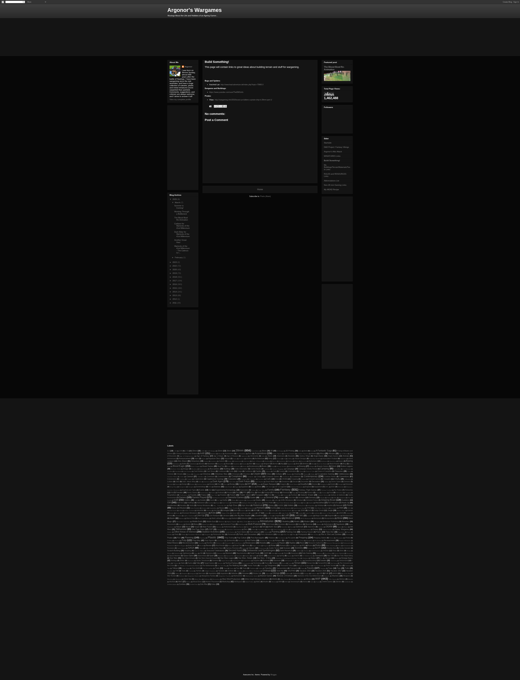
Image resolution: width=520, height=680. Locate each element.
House (221, 508)
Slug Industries (241, 553)
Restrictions (170, 545)
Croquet (303, 479)
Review (209, 545)
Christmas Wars (221, 474)
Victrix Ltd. (257, 573)
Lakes (266, 513)
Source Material (339, 553)
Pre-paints (291, 538)
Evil (210, 490)
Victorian (245, 573)
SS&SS (296, 555)
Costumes (252, 479)
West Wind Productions (231, 579)
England (308, 487)
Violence (314, 573)
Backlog (267, 461)
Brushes (194, 469)
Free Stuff (214, 495)
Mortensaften (216, 524)
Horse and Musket (179, 508)
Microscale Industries (182, 521)
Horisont (339, 505)
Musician (309, 524)
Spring (281, 555)
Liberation (178, 515)
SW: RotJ (300, 560)
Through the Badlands (304, 565)
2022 (175, 266)
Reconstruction (188, 543)
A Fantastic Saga (324, 450)
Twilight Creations (210, 571)
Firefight (267, 492)
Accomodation (241, 453)
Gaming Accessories (218, 497)
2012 (175, 299)
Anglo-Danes (319, 456)
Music (300, 524)
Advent (313, 453)
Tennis (284, 563)
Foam (317, 492)
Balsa (296, 461)
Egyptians (244, 487)
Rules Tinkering (330, 545)
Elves (259, 487)
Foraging (348, 492)
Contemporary (311, 476)
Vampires (184, 573)
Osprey (315, 529)
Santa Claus (218, 548)
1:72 (186, 451)
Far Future (338, 490)
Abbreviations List (331, 181)
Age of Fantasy (203, 456)
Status (313, 558)
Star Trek (330, 555)
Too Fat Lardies (208, 568)
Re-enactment (329, 540)
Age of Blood (343, 453)
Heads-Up (345, 503)
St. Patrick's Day (307, 555)
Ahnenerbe (254, 456)
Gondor (203, 500)
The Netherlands (208, 565)
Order (253, 529)
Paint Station (241, 532)
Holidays (320, 505)
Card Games (187, 471)
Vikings (276, 573)
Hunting (274, 508)
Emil (285, 487)
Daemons (207, 481)
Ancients (291, 456)
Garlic (261, 497)
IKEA (349, 508)
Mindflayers (253, 521)
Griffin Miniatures (287, 500)
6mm (305, 451)
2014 (175, 292)
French (232, 495)
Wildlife (274, 579)
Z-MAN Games (327, 581)
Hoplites (330, 505)
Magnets (331, 515)
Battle (184, 464)
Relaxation (228, 543)
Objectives (311, 527)
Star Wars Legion (227, 558)
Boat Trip (220, 466)
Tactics (190, 563)
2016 (175, 284)
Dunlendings (201, 487)
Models (297, 521)
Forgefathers (172, 495)
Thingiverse (271, 565)
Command (210, 476)
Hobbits (291, 505)
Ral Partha (251, 540)
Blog (344, 464)
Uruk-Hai (280, 571)
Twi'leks (199, 571)
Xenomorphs (295, 581)
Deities (326, 481)
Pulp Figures (209, 540)
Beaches (220, 464)
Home (260, 189)
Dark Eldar (232, 481)
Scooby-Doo (331, 548)
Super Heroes (225, 560)
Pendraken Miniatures (195, 534)
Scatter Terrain (274, 548)
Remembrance (238, 543)
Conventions (344, 476)
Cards (231, 471)
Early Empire (228, 487)
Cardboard (222, 471)
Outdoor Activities (210, 532)
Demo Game (336, 481)
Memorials (317, 518)
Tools (217, 568)
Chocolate (197, 474)
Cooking (182, 479)
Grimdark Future (312, 500)
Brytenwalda (203, 469)
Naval (188, 527)
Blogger (273, 675)
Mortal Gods (206, 524)
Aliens (270, 456)
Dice (219, 484)
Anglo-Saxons (333, 456)
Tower (225, 568)
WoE (180, 582)
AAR (202, 453)
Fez (237, 492)
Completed (236, 476)
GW (169, 502)
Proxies (177, 540)
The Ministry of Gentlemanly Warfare (188, 565)
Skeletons (209, 553)
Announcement (185, 458)
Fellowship (349, 490)
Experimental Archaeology (225, 490)
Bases (340, 461)
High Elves (233, 505)
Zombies (182, 584)
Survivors (277, 560)
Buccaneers (214, 469)
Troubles (170, 571)
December (305, 481)
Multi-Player (241, 524)
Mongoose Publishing (330, 521)
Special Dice (230, 555)
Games (182, 497)
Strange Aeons (347, 558)
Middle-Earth (197, 521)
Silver (196, 553)
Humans (261, 508)
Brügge (186, 469)
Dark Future (244, 481)
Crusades (327, 479)
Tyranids (221, 571)
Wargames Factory (209, 576)
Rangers (278, 540)
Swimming (334, 560)
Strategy (174, 560)
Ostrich (169, 532)
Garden (253, 497)
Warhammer (238, 576)
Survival (266, 560)
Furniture (294, 495)
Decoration (316, 482)
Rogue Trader (256, 545)
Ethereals (341, 487)
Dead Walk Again (272, 481)
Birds (298, 464)
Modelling (286, 521)
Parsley (169, 534)
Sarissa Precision (232, 548)
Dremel (314, 484)
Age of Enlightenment (187, 456)
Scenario (287, 548)
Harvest (298, 503)
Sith (201, 553)
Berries (275, 464)
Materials (244, 518)
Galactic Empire (307, 495)
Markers (226, 518)
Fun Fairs (278, 495)
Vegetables (212, 573)
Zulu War (203, 584)
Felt (172, 492)
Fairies (253, 490)
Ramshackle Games (266, 540)
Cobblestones (343, 474)
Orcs (246, 529)
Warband (182, 576)
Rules (318, 545)
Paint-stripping (254, 532)
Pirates (170, 538)
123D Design (211, 451)
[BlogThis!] (217, 106)
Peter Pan (286, 534)
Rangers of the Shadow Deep (294, 540)
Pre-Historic (281, 538)
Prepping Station (320, 538)
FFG (245, 492)
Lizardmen (259, 516)
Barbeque (324, 461)
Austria (206, 461)
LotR (286, 515)
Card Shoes (211, 471)
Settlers (298, 550)
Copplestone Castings (215, 479)
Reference (219, 543)
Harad (218, 503)
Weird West (198, 579)
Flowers (310, 492)
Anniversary (171, 458)
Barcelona (333, 461)
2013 (175, 295)
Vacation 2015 (305, 571)
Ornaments (294, 529)
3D (272, 451)
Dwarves (217, 487)
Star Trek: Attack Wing (345, 555)
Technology (257, 563)
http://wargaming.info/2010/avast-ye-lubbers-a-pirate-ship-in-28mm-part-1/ (243, 100)
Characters (338, 471)
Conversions (172, 479)
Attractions (195, 461)
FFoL (252, 492)
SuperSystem (237, 560)
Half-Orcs (180, 503)
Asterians (343, 458)
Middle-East (211, 521)
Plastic (212, 537)
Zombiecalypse (172, 584)
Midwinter (221, 521)
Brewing (302, 466)
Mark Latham (216, 518)
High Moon (246, 505)
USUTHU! (291, 571)
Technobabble (246, 563)
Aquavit (227, 458)
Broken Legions (347, 466)
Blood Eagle (179, 466)
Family (270, 490)
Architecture (259, 458)
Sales (201, 548)
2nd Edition (255, 451)
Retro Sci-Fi (192, 545)
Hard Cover (225, 503)
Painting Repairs (307, 532)
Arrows (279, 458)
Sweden (323, 560)
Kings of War (226, 513)
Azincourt (247, 461)
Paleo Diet (330, 532)
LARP (293, 513)
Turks (184, 571)
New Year (249, 527)
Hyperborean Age (298, 508)
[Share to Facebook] (223, 106)
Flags (294, 492)
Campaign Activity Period (307, 469)
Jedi (309, 510)
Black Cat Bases (322, 464)
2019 (175, 273)
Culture (170, 481)
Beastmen (236, 464)
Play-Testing (229, 538)
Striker (182, 560)
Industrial (200, 510)
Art (284, 458)
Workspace (238, 581)
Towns (232, 568)
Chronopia (236, 474)
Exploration (244, 490)
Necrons (218, 527)
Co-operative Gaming (325, 474)
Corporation (232, 479)
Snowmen (294, 553)
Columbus (201, 476)
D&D (177, 481)
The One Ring (221, 565)
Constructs (286, 476)
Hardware (235, 503)
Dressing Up (324, 484)
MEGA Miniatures (305, 518)
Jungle (330, 510)
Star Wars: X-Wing (264, 558)
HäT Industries (333, 503)
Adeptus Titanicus (302, 453)
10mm (194, 451)
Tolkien (175, 568)
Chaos (301, 471)
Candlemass (347, 469)
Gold (196, 500)
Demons (347, 481)
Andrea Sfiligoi (304, 456)
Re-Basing (318, 540)
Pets (293, 534)
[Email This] (215, 106)
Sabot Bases (181, 548)
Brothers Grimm (176, 469)
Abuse (220, 453)
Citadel (256, 474)
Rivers (230, 545)
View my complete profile (180, 99)
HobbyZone (301, 505)
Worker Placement (212, 581)
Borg (272, 466)
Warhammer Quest (251, 576)
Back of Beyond (257, 461)
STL (321, 558)
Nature (178, 527)
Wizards (350, 579)
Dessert (192, 484)
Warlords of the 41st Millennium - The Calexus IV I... (182, 249)
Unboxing (240, 571)
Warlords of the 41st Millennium (309, 576)
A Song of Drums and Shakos (186, 453)
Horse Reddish (194, 508)
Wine (301, 579)
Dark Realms (259, 481)
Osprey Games (327, 529)
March (178, 202)
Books (264, 466)
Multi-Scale (270, 524)
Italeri (236, 510)
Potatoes (272, 538)
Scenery (299, 548)
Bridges (312, 466)
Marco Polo (190, 518)
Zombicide (347, 581)
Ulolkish (230, 571)
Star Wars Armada (188, 558)
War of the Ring (346, 573)
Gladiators (342, 497)
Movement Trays (229, 524)
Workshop (226, 582)
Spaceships (202, 555)
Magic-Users (320, 515)
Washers (335, 576)
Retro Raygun (181, 545)
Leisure (348, 513)
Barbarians (313, 461)
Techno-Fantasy (231, 563)
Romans (283, 545)
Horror (350, 505)
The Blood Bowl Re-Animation (181, 219)
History (271, 505)
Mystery (319, 524)
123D (202, 451)
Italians (243, 510)
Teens (267, 563)
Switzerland (343, 560)
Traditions (253, 568)
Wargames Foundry (225, 576)
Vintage (306, 573)
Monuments (171, 524)
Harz (304, 503)
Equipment (318, 487)
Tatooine (220, 563)
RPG (303, 545)
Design (184, 484)
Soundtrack (328, 553)
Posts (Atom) (265, 196)
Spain (211, 556)
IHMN (341, 508)
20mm (229, 451)
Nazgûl (197, 527)
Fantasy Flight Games (308, 490)
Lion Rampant (214, 515)
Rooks (291, 545)
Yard (311, 581)
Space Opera (188, 556)
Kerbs (171, 513)
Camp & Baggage (278, 469)
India (180, 510)
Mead (279, 518)
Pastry (183, 534)
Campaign (290, 469)
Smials (279, 553)
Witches (342, 579)
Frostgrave (259, 495)
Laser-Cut (308, 513)
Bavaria (201, 464)
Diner (225, 484)
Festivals (221, 492)
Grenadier (269, 500)
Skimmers (220, 553)
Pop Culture (241, 538)
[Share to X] (220, 106)
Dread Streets (293, 484)
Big (282, 464)
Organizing (261, 529)
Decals (295, 481)
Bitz (313, 464)
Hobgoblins (311, 505)
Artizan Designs (300, 458)
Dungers (191, 487)
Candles (169, 471)
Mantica (181, 518)
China (349, 471)
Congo (259, 476)
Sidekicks (177, 553)
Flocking (301, 492)
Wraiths (266, 581)
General (270, 497)
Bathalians (176, 464)
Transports (294, 568)
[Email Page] (210, 106)
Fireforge (276, 492)
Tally (198, 563)
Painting (276, 532)
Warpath (326, 576)
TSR (177, 571)
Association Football (329, 458)
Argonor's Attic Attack (333, 151)
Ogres (339, 527)
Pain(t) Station (229, 532)
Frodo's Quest (245, 495)
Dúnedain (349, 484)
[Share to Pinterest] (225, 106)
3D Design (280, 451)
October (320, 527)
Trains (260, 568)
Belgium (267, 464)
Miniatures (267, 521)
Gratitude (241, 500)
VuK (327, 573)
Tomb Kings (185, 568)
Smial (273, 553)
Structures (190, 560)
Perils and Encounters (248, 534)
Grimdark (299, 500)
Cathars (268, 471)
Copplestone (199, 479)
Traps (302, 568)
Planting (202, 538)
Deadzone (286, 481)
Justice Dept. (341, 510)
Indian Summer (189, 510)
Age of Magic (219, 456)
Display (242, 484)
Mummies (281, 524)
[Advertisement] (248, 37)
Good (212, 500)
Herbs (191, 505)
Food (331, 492)
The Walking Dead (236, 565)
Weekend (178, 579)
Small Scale (255, 553)
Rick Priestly (220, 545)
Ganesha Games (236, 497)
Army (270, 458)
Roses (297, 545)
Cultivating (347, 479)
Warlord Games (266, 576)
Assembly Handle (314, 458)
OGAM (329, 526)
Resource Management (333, 543)
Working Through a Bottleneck (181, 212)
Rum (339, 545)
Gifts (335, 497)
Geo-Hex (292, 497)
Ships (334, 550)
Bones (245, 466)
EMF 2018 (277, 487)
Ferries (213, 492)
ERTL (327, 487)
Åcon (250, 453)
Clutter (313, 474)
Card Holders (199, 471)
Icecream (333, 508)
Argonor (188, 67)
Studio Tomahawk (202, 560)
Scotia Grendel (344, 548)
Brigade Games (322, 466)
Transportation (281, 568)
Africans (332, 453)
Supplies (256, 560)
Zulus (213, 584)
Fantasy (285, 489)
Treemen (323, 568)
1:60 (180, 451)
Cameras (267, 469)
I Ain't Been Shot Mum (321, 508)
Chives (189, 474)
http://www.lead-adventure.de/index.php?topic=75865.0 (242, 85)
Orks (286, 529)
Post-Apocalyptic (257, 538)
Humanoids (250, 508)
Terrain (297, 563)
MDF (263, 518)
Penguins (207, 534)
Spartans (221, 555)
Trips (339, 568)
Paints (318, 532)
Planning (189, 537)
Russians (170, 548)
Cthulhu (337, 479)
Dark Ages (218, 481)
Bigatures (290, 464)
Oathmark (299, 527)
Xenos (305, 581)
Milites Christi (243, 521)
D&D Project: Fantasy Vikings (336, 147)
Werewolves (216, 579)
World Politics (249, 581)
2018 (175, 277)
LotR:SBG (299, 516)
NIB (263, 527)
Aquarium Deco (214, 458)
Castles (258, 471)
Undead (266, 570)
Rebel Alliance (172, 543)
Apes (197, 458)
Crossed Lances (314, 479)
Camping (324, 469)
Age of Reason (232, 456)
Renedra (263, 543)
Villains (288, 573)
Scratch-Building (173, 551)
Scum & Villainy (199, 550)
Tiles (340, 565)
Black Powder (335, 464)
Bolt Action (236, 466)
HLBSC (281, 505)
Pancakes (341, 532)
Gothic (225, 500)
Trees (330, 568)
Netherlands (228, 527)
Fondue (324, 492)
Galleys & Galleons (338, 495)
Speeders (239, 555)
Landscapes (275, 513)
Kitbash (234, 513)
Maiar (338, 515)
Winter (308, 579)
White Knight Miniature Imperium (257, 579)
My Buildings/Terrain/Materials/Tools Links (337, 167)
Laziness (316, 513)
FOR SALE (339, 492)
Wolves (188, 581)
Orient (269, 529)
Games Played (199, 497)
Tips (168, 568)
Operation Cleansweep (234, 529)
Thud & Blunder (318, 565)
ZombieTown (194, 584)
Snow (286, 553)
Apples (204, 458)
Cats (274, 471)
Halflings (191, 503)
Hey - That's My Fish (219, 505)
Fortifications (184, 495)
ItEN (255, 510)
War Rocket (171, 576)
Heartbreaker (172, 505)
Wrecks (274, 581)
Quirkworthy (231, 540)
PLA (179, 538)
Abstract (213, 453)
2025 (175, 199)
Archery (249, 458)
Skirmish (228, 553)
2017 (175, 281)
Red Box (210, 543)
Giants (329, 497)
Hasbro (311, 503)
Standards (319, 556)
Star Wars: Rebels (245, 558)
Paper (349, 532)
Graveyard (250, 500)
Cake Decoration (241, 469)
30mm (264, 451)
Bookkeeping (254, 466)
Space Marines (174, 555)
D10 (200, 481)
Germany (312, 497)
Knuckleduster (243, 513)
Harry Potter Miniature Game (285, 503)
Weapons (346, 576)
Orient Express (278, 529)
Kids (213, 513)
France (204, 495)
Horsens (204, 508)
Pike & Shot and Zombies (331, 534)
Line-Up (200, 515)
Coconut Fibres (172, 476)
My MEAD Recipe (331, 189)
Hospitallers (213, 508)
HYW (309, 508)
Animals (346, 456)
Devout (212, 484)
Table (183, 563)
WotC (258, 581)
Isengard (226, 510)
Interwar (208, 510)
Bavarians (211, 464)
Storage (328, 558)
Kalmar (350, 510)
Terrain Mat (311, 563)
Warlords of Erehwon (285, 576)
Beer (251, 464)
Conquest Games (272, 476)
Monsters (345, 521)
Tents (290, 563)
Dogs (258, 484)
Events (201, 490)
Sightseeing (187, 553)
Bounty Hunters (281, 466)
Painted (266, 532)
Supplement (247, 560)
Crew (277, 479)
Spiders (247, 555)
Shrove (169, 553)
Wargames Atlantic (193, 576)
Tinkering (348, 565)
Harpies (259, 503)
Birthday (306, 464)
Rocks (247, 545)
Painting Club (291, 532)
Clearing (297, 474)
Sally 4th (208, 548)
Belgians (258, 464)
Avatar (230, 461)
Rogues (265, 545)
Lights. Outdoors (189, 515)
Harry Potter (268, 503)
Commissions (223, 476)
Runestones (347, 545)
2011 (175, 303)
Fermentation (204, 492)
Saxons (252, 548)
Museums (291, 524)
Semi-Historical (286, 551)
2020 (175, 269)
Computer (250, 476)
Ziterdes (339, 581)
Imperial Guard (171, 510)
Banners (303, 461)
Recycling (201, 543)
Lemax (169, 515)
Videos (268, 573)
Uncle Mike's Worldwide (252, 571)
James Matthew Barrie (285, 510)
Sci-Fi (318, 548)
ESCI (333, 487)
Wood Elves (197, 581)
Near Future (207, 527)
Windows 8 (294, 579)
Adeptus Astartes (289, 453)
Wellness (207, 579)
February (179, 257)
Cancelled (337, 469)
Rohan (273, 545)
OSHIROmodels (305, 529)
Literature (226, 515)
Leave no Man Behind (329, 513)
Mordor (188, 524)
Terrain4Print (323, 563)
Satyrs (244, 548)
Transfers (268, 568)
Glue (349, 497)
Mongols (317, 521)
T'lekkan (175, 563)
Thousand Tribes (286, 565)
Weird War (187, 579)
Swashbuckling (310, 560)
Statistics (305, 558)
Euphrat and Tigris (189, 490)
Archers (241, 458)
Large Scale (285, 513)
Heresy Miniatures (203, 505)
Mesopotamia (329, 518)
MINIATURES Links (332, 156)
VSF (320, 573)
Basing (349, 461)
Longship (277, 515)
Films (259, 492)
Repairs (282, 543)
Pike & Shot (314, 534)
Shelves (306, 550)
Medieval (289, 518)
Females (179, 492)
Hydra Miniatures (285, 508)
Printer (347, 538)
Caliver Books (256, 469)
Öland (345, 527)
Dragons (283, 484)
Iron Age (217, 510)
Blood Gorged (195, 466)
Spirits (254, 555)
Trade (245, 568)
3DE (300, 451)
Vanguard (193, 573)
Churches (246, 474)
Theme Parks (252, 565)
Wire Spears (333, 579)
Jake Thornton (264, 510)
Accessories (229, 453)
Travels (310, 568)
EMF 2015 (268, 487)
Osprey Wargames (341, 529)
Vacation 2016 (320, 571)
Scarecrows (262, 548)
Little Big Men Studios (242, 516)
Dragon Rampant (269, 484)
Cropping (294, 479)
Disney (232, 484)
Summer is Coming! (178, 207)
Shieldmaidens (315, 550)
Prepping (303, 537)
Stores (337, 558)
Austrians (214, 461)
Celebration (292, 471)
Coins (182, 476)
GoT (218, 500)
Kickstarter (204, 513)
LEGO (341, 513)
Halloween (201, 503)
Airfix (263, 456)
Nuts (291, 527)
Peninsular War (219, 534)
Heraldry (183, 505)
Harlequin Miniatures (248, 503)
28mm (239, 450)
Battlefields (192, 464)
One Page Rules (198, 529)
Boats (229, 466)
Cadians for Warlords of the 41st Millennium (182, 226)
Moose (181, 524)
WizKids (172, 581)
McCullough (255, 518)
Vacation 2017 (336, 571)
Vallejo (177, 573)
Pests (279, 534)
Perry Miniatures (267, 534)
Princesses (339, 538)
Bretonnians (293, 466)
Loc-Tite (269, 515)
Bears (228, 464)
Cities (269, 474)
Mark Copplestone (203, 518)
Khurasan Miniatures (189, 513)
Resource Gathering (315, 543)
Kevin (177, 513)
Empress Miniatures (296, 487)
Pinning (348, 534)
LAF (259, 513)
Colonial (190, 476)
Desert (177, 484)
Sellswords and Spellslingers (261, 550)
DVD (209, 487)
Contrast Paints (330, 476)
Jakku (273, 510)
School (310, 548)
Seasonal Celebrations (215, 551)
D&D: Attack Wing (189, 481)
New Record (240, 527)
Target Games (209, 563)
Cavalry (282, 471)
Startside (328, 143)
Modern (307, 521)
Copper (189, 479)
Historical (257, 505)
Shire (342, 550)
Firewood (285, 492)
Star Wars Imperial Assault (207, 558)
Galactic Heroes (323, 495)
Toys (238, 568)
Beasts (244, 464)
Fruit (269, 495)
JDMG (302, 510)
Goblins (187, 500)
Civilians (278, 474)
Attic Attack (182, 461)
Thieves (262, 565)
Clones (306, 474)
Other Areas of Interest (185, 532)
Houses (242, 508)
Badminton (282, 461)
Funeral (285, 495)
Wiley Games (284, 579)
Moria (196, 524)
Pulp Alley (197, 540)
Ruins (310, 545)
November (284, 527)
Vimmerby (296, 573)
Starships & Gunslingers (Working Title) (288, 558)
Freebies (223, 495)
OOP (211, 529)
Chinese (170, 474)
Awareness (237, 461)
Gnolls (169, 500)
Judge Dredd (319, 510)
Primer (331, 538)
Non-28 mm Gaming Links (335, 185)
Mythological (328, 524)
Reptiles (292, 543)
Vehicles (234, 573)
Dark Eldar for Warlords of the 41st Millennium (182, 234)
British (333, 466)
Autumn (222, 461)
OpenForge (220, 529)
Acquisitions (260, 453)
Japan (296, 510)
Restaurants (347, 543)
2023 (175, 262)
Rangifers (309, 540)
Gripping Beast (328, 500)
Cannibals (178, 471)
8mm (311, 451)
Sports (261, 556)
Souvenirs (350, 553)
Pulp (184, 540)
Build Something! (332, 160)
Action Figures (277, 453)
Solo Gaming (307, 553)
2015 (175, 288)
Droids (332, 484)
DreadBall (304, 484)
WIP (318, 578)
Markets (234, 518)
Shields (326, 550)
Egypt (237, 487)
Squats (289, 555)
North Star (273, 527)
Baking (290, 461)
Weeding (170, 579)
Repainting (273, 543)
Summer (215, 560)
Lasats (301, 513)
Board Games (207, 466)
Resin (302, 543)
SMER (266, 553)
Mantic (172, 518)
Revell (201, 545)
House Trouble (232, 508)
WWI (280, 581)
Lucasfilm (310, 515)
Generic (281, 497)
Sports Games (272, 555)
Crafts (268, 479)
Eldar (252, 487)
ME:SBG (271, 518)
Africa (322, 453)
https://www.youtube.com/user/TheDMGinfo (226, 92)
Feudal (229, 492)
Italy (249, 510)
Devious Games (202, 484)
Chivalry (180, 474)
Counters (261, 479)
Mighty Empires (232, 521)
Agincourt (244, 456)
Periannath (232, 534)
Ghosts (322, 497)
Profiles (169, 540)
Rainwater (241, 540)
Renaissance (250, 543)
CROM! (284, 479)
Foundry (193, 495)
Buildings (227, 469)
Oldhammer (181, 529)
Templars (275, 563)
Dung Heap (173, 487)
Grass (233, 500)
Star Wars (174, 558)
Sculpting (187, 550)
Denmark (170, 484)
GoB (176, 500)
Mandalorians (348, 515)
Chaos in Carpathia (324, 471)
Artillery (290, 458)
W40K (335, 573)
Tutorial (191, 571)
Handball (210, 503)
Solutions (319, 553)
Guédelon (345, 500)
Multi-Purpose (254, 524)
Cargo (239, 471)
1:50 (175, 451)
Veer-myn (201, 573)
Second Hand (235, 550)
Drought (340, 484)
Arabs (235, 458)
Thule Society (331, 565)
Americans (281, 456)
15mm (220, 451)
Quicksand (220, 540)
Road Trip (238, 545)
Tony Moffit (196, 568)
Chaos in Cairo (310, 471)
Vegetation (224, 573)
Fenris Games (192, 492)
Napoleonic (340, 524)
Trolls (347, 568)
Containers (296, 476)
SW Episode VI (289, 560)
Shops (349, 550)
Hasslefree (320, 503)
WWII (286, 581)
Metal (339, 518)
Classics (288, 474)
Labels (253, 513)
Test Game (333, 563)
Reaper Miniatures (345, 540)
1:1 (168, 451)
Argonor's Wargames (194, 10)
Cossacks (244, 479)
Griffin (276, 500)
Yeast (317, 581)
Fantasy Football (326, 490)
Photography (303, 534)
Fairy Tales (261, 490)
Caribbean (249, 471)
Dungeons (182, 487)
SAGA (191, 548)
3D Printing (290, 451)
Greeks (258, 500)
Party (176, 534)
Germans (301, 497)
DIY (249, 484)
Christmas (207, 474)
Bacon (274, 461)
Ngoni (257, 527)
